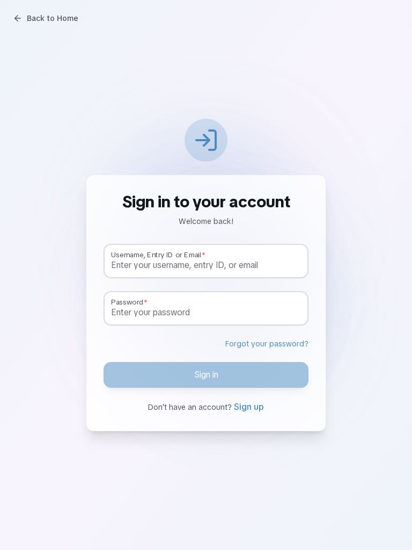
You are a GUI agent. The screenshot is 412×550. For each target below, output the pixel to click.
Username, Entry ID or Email (156, 255)
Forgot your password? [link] (266, 344)
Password (127, 302)
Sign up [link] (249, 406)
